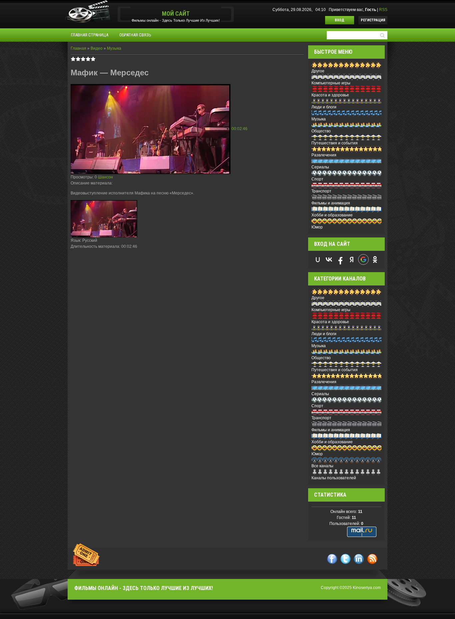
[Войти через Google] (363, 259)
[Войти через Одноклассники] (375, 259)
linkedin (359, 559)
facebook (332, 559)
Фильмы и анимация (330, 203)
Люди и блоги (323, 107)
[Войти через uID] (318, 259)
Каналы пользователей (333, 478)
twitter (345, 559)
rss (372, 559)
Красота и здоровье (330, 95)
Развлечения (323, 155)
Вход (339, 20)
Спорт (317, 179)
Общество (321, 131)
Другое (317, 71)
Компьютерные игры (330, 83)
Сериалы (320, 167)
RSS (383, 9)
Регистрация (373, 20)
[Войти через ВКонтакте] (329, 259)
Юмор (317, 227)
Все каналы (322, 466)
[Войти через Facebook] (340, 259)
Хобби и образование (332, 215)
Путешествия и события (334, 143)
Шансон (105, 177)
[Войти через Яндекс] (352, 259)
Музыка (114, 48)
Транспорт (321, 191)
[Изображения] (104, 219)
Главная (78, 48)
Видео (97, 48)
